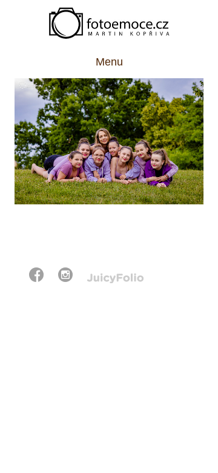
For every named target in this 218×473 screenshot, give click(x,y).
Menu (109, 62)
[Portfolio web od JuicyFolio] (115, 278)
